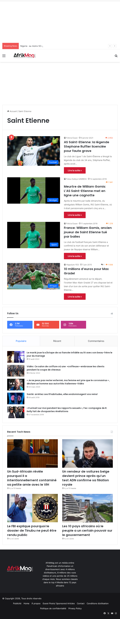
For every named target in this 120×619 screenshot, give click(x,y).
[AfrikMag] (24, 55)
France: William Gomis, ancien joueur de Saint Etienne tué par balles (88, 232)
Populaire (21, 340)
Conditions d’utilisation (98, 603)
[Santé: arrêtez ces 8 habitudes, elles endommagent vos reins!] (15, 398)
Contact (81, 603)
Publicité (17, 603)
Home (26, 603)
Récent (57, 340)
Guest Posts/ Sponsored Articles (59, 603)
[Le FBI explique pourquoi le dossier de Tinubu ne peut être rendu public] (32, 508)
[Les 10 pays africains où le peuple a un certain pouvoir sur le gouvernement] (87, 508)
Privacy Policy (75, 608)
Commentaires (96, 340)
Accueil (13, 111)
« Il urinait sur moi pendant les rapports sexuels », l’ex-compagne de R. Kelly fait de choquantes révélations (67, 409)
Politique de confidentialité (53, 608)
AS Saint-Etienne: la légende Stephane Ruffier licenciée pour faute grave (86, 146)
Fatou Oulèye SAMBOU (76, 179)
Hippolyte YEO (72, 264)
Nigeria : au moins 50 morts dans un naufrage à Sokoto (47, 46)
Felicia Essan (72, 138)
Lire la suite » (75, 170)
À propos (36, 603)
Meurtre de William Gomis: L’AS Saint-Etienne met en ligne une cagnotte (85, 190)
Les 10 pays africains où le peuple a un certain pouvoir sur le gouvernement (87, 530)
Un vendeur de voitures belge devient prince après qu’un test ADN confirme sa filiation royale (85, 478)
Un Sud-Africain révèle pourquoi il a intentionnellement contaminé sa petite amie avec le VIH (32, 478)
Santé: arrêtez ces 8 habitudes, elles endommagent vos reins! (62, 394)
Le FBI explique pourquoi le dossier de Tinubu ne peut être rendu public (31, 530)
